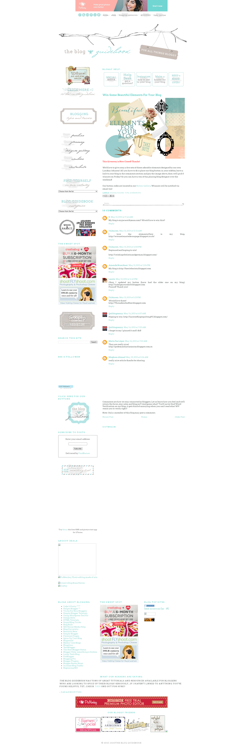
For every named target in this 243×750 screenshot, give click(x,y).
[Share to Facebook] (111, 196)
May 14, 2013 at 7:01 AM (135, 327)
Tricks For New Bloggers (75, 611)
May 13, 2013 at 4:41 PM (126, 279)
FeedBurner (84, 453)
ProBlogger (68, 656)
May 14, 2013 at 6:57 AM (135, 313)
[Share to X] (108, 196)
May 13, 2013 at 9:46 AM (122, 217)
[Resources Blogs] (149, 606)
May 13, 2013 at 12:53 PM (130, 247)
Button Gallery (143, 186)
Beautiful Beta (70, 631)
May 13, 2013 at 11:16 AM (130, 231)
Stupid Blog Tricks (72, 622)
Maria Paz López (116, 341)
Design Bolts (69, 618)
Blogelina (68, 645)
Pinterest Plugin (71, 636)
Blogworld (68, 640)
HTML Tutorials (71, 620)
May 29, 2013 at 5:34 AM (137, 357)
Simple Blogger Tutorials (75, 613)
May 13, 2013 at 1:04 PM (139, 265)
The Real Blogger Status (74, 650)
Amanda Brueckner (118, 265)
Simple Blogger (70, 634)
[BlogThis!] (106, 196)
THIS (98, 686)
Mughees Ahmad (117, 357)
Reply (111, 223)
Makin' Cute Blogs (72, 643)
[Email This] (103, 196)
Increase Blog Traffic (73, 666)
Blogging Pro (69, 659)
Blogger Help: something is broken (80, 652)
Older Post (180, 417)
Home (144, 417)
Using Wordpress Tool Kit (75, 615)
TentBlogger (69, 647)
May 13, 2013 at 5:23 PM (130, 297)
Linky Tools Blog (71, 654)
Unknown (114, 231)
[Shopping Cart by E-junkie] (149, 621)
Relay (64, 530)
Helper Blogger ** (71, 609)
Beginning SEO (70, 668)
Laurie (112, 279)
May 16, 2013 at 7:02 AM (136, 341)
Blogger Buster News (73, 663)
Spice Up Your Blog (72, 638)
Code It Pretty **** (71, 606)
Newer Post (108, 417)
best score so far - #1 (156, 608)
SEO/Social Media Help (74, 627)
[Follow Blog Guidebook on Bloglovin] (65, 388)
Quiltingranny (116, 313)
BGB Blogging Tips (119, 193)
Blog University (71, 629)
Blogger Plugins (71, 661)
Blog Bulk (68, 625)
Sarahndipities (71, 692)
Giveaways (135, 193)
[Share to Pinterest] (113, 196)
